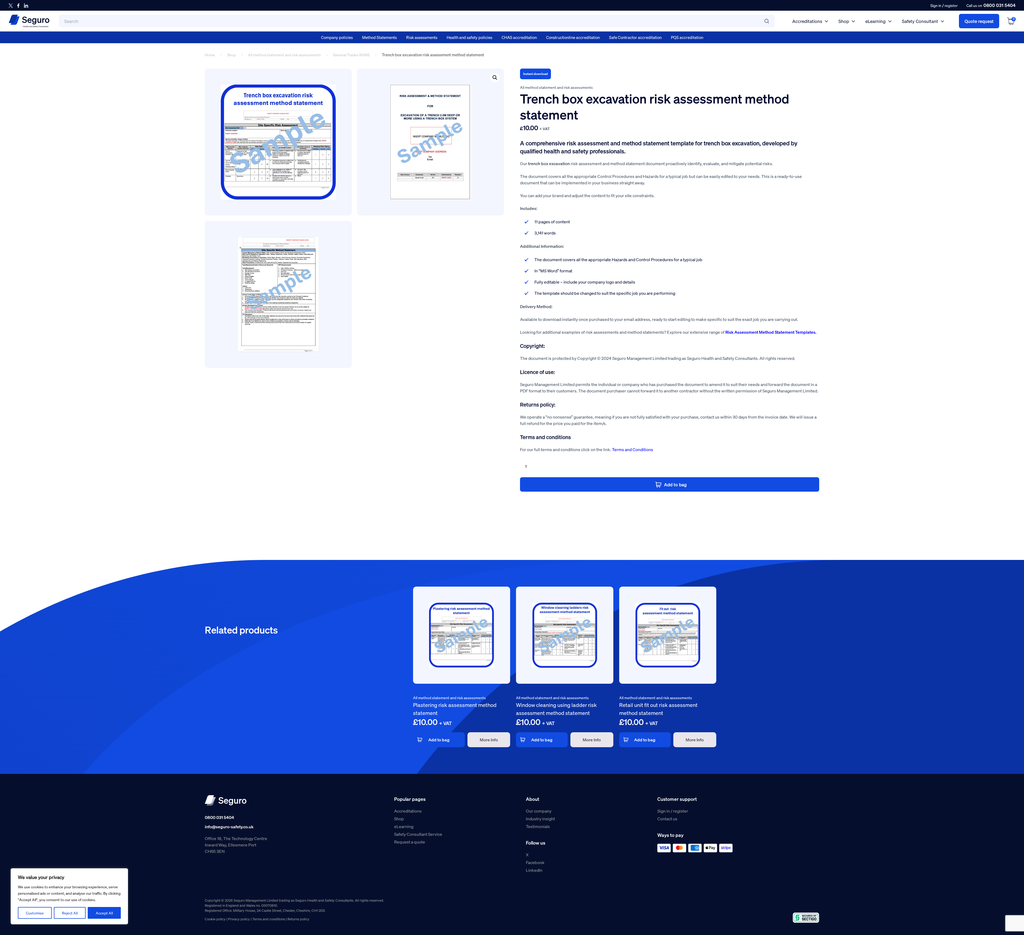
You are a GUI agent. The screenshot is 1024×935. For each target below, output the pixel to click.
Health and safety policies (469, 37)
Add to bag (675, 484)
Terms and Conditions (632, 449)
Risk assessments (421, 37)
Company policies (337, 37)
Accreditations (807, 21)
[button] (495, 77)
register (951, 5)
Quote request (979, 21)
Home (210, 54)
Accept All (104, 912)
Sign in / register (672, 811)
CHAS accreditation (519, 37)
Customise (35, 912)
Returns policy (298, 919)
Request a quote (409, 842)
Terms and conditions (268, 919)
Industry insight (540, 818)
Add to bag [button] (439, 739)
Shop (843, 21)
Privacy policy (239, 919)
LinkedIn (534, 870)
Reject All (70, 912)
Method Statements (379, 37)
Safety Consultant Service (418, 834)
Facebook (535, 862)
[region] (69, 896)
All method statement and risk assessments (284, 54)
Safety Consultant (920, 21)
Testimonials (538, 826)
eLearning (875, 21)
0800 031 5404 (999, 5)
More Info (489, 739)
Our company (538, 811)
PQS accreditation (687, 37)
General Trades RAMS (351, 54)
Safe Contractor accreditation (635, 37)
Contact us (667, 818)
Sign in (935, 5)
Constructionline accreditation (573, 37)
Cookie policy (215, 919)
